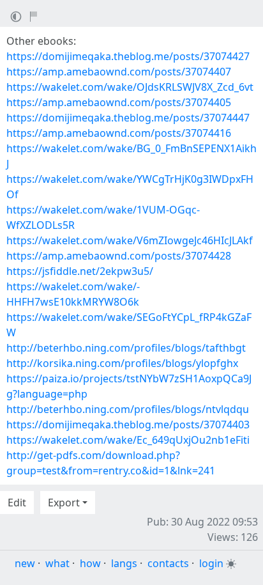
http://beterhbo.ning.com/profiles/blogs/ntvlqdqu (127, 409)
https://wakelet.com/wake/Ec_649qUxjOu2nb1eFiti (128, 440)
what (57, 563)
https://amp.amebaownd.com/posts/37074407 (118, 72)
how (90, 563)
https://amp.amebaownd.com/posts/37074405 (118, 102)
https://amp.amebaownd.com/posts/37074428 (118, 256)
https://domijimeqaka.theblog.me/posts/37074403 (128, 424)
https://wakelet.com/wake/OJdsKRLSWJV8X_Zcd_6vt (129, 87)
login (211, 563)
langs (124, 563)
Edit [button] (17, 502)
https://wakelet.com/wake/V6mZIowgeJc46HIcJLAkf (129, 240)
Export (64, 502)
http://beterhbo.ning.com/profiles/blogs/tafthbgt (126, 348)
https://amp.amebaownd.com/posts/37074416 (118, 133)
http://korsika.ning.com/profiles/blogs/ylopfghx (122, 363)
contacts (168, 563)
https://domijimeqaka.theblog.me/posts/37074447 (128, 118)
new (25, 563)
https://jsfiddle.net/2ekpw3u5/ (79, 271)
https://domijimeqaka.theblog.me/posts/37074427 (128, 56)
